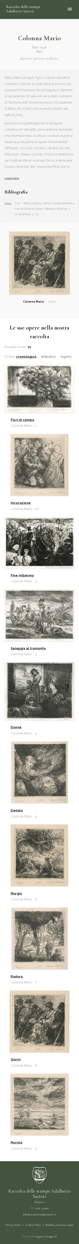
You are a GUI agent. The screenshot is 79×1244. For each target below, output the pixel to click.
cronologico (26, 356)
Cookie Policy (33, 1225)
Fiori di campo (22, 420)
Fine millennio (22, 575)
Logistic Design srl (46, 1236)
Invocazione (21, 503)
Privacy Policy (13, 1225)
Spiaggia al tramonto (28, 648)
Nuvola (16, 1142)
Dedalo (17, 810)
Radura (17, 976)
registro (66, 356)
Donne (16, 727)
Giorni (16, 1059)
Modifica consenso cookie (59, 1225)
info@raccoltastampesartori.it (39, 1214)
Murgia (16, 893)
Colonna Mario (33, 301)
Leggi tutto (12, 178)
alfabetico (48, 356)
